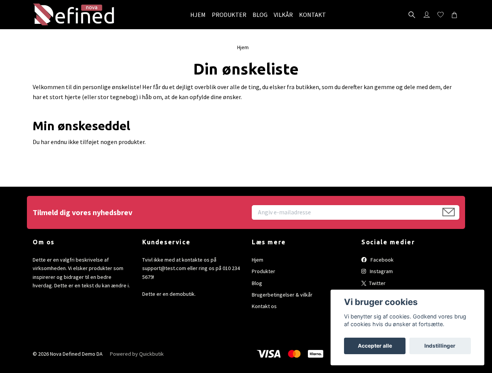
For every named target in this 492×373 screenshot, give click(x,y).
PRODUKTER (229, 14)
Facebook (381, 259)
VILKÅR (283, 14)
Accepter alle (375, 346)
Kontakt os (264, 306)
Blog (257, 283)
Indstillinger (439, 346)
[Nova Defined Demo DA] (74, 14)
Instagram (381, 271)
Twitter (377, 283)
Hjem (243, 47)
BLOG (260, 14)
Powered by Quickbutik (137, 353)
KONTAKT (312, 14)
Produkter (263, 271)
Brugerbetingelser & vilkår (282, 294)
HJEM (198, 14)
